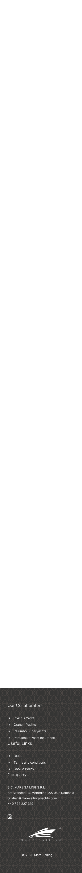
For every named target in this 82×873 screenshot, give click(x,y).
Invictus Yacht (24, 718)
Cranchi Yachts (25, 725)
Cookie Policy (24, 769)
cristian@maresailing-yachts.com (32, 798)
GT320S (41, 520)
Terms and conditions (30, 762)
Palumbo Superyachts (30, 731)
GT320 (41, 255)
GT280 (41, 344)
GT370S (41, 432)
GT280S (41, 609)
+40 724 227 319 (20, 804)
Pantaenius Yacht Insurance (34, 738)
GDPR (18, 756)
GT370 (41, 167)
